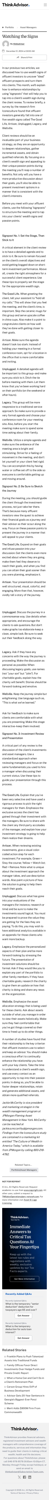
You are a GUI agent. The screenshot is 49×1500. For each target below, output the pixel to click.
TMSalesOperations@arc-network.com (20, 1196)
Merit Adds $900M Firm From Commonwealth (22, 1410)
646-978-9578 (15, 1461)
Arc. (23, 1490)
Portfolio (9, 27)
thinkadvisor (18, 44)
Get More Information (24, 1279)
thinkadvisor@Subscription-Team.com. (24, 1471)
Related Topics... (23, 1165)
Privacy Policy (33, 1493)
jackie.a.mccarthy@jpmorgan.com (22, 1128)
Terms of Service (17, 1493)
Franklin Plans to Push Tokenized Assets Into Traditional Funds (23, 1358)
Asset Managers (28, 27)
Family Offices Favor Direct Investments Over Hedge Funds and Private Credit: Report (24, 1369)
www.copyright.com (33, 1190)
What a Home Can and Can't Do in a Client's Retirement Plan (24, 1380)
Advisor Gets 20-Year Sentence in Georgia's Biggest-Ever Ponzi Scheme (24, 1399)
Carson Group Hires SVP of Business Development (20, 1388)
